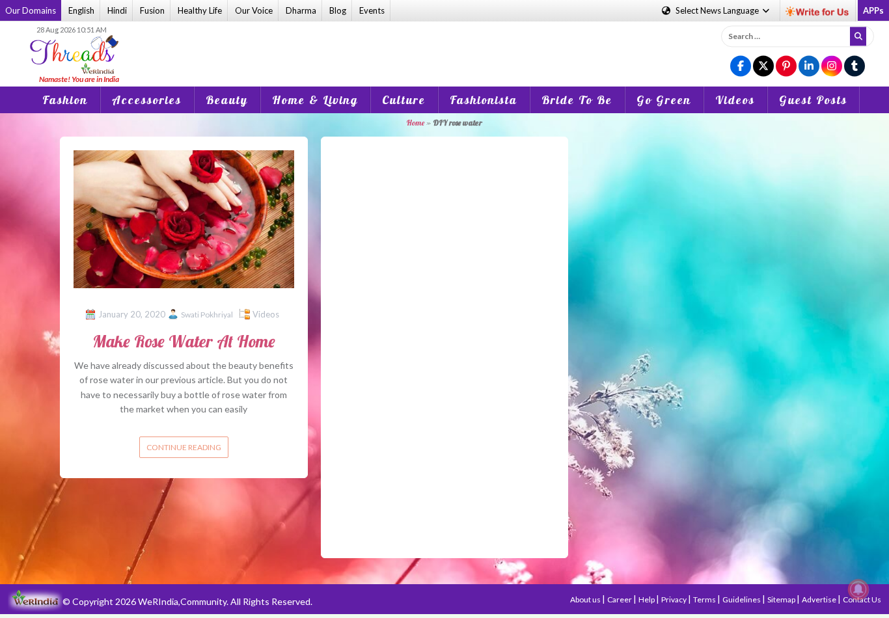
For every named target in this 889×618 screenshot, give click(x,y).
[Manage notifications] (858, 589)
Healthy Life (200, 10)
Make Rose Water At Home (183, 341)
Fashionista (483, 99)
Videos (735, 99)
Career (620, 599)
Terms (705, 599)
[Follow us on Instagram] (831, 66)
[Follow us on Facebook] (740, 66)
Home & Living (315, 99)
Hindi (117, 10)
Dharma (301, 10)
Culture (404, 99)
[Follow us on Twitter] (763, 66)
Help (647, 599)
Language (718, 10)
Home (415, 123)
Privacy (674, 599)
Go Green (663, 99)
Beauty (227, 99)
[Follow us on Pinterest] (786, 66)
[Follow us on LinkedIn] (809, 66)
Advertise (820, 599)
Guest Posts (813, 99)
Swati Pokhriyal (207, 314)
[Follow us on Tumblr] (854, 66)
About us (586, 599)
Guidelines (742, 599)
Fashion (65, 99)
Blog (337, 10)
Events (372, 10)
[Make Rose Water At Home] (184, 217)
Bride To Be (576, 99)
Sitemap (782, 599)
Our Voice (254, 10)
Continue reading (183, 447)
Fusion (152, 10)
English (81, 10)
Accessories (147, 99)
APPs (873, 10)
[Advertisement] (444, 44)
